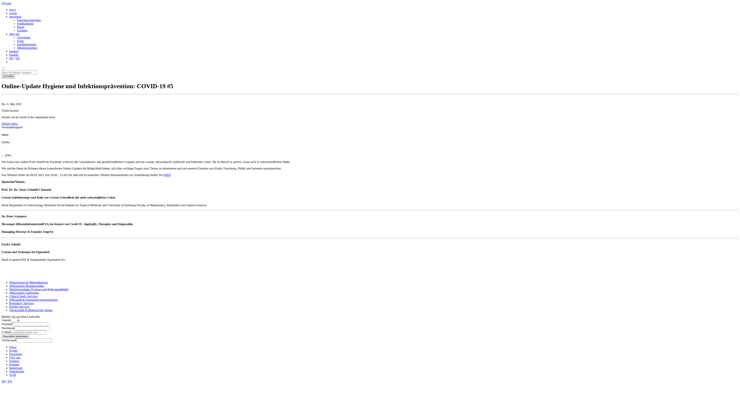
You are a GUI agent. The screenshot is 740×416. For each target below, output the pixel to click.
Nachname (8, 328)
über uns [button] (14, 34)
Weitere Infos (10, 123)
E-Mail (6, 332)
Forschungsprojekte (29, 20)
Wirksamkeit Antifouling (24, 292)
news (12, 9)
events (13, 13)
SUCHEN (8, 76)
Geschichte (23, 37)
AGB (12, 375)
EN (18, 58)
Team (20, 41)
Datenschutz (16, 371)
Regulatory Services (21, 303)
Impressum (16, 368)
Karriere (14, 361)
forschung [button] (15, 16)
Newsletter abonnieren (15, 336)
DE (11, 58)
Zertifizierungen (26, 44)
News (12, 347)
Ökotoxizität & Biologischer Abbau (30, 310)
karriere (13, 51)
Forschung (15, 354)
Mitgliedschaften (27, 47)
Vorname (7, 324)
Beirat (20, 27)
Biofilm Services (19, 306)
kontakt (13, 54)
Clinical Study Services (23, 296)
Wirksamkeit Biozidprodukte (26, 286)
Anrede (6, 320)
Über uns (14, 357)
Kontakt (14, 364)
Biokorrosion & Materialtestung (28, 282)
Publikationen (25, 23)
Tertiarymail (9, 340)
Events (13, 350)
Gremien (22, 30)
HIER (167, 175)
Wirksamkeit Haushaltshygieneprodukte (33, 299)
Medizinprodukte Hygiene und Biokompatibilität (38, 289)
